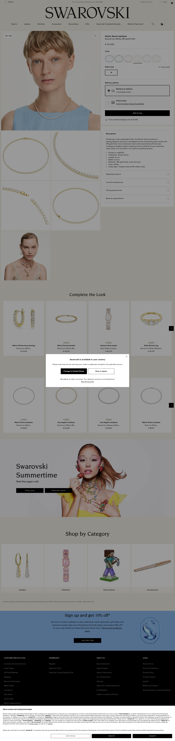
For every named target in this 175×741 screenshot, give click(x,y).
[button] (127, 356)
